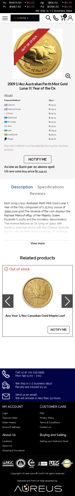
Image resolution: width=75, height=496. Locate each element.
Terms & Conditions (50, 422)
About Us (7, 445)
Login (5, 413)
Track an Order (9, 417)
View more (38, 243)
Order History (9, 422)
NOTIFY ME (37, 159)
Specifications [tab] (51, 187)
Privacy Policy (47, 417)
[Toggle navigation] (5, 18)
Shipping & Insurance (13, 450)
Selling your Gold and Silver (54, 441)
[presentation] (7, 301)
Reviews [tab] (37, 193)
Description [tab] (22, 187)
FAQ (42, 413)
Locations (7, 441)
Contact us (45, 427)
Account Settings (11, 427)
